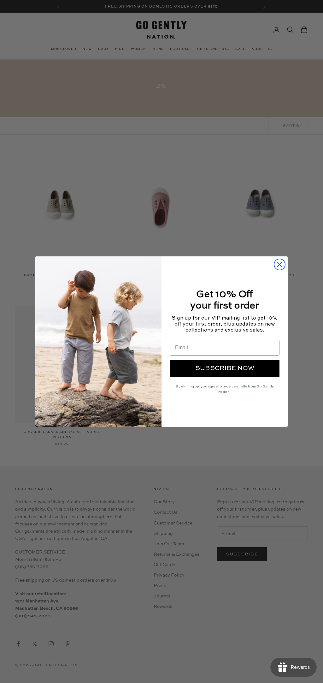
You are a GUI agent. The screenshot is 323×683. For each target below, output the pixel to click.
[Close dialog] (279, 264)
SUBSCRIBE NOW (224, 368)
